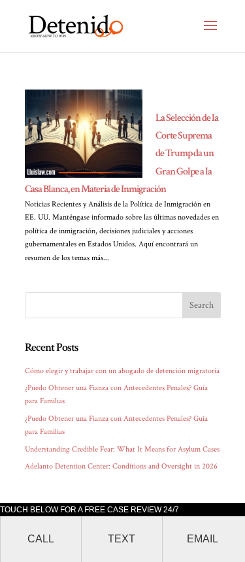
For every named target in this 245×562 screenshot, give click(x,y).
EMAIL (202, 538)
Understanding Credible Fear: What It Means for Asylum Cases (122, 449)
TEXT (121, 538)
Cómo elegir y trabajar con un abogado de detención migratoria (122, 371)
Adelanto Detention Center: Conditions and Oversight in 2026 (121, 466)
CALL (40, 538)
